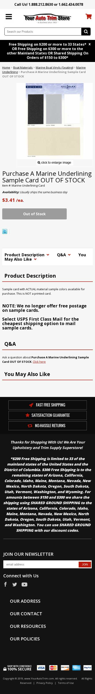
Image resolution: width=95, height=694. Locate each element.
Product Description (25, 254)
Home (6, 67)
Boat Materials (23, 67)
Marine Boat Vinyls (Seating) (54, 67)
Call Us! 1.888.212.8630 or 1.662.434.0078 (48, 4)
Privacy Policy (44, 683)
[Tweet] (4, 233)
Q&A (62, 254)
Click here (39, 362)
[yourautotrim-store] (47, 18)
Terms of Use (66, 683)
